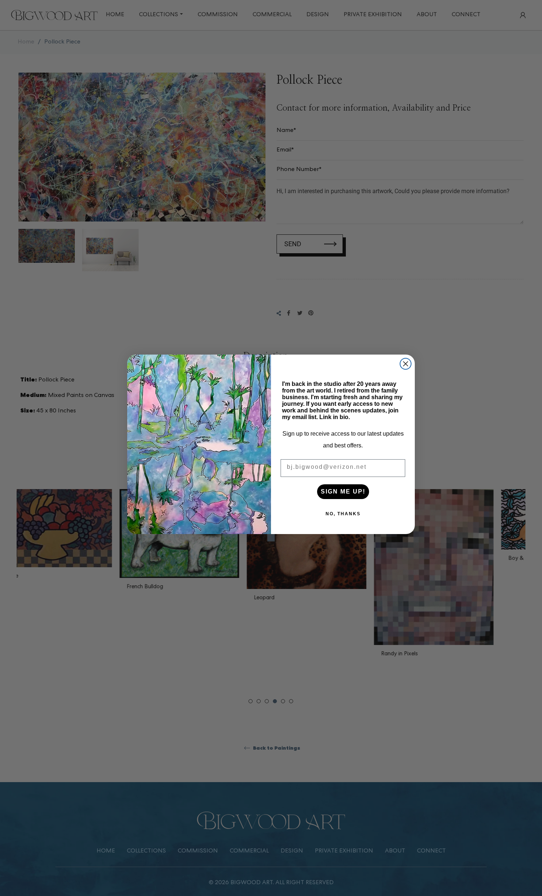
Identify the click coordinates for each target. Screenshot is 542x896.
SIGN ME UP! (343, 491)
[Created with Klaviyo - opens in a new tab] (271, 537)
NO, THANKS (343, 513)
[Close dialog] (405, 363)
